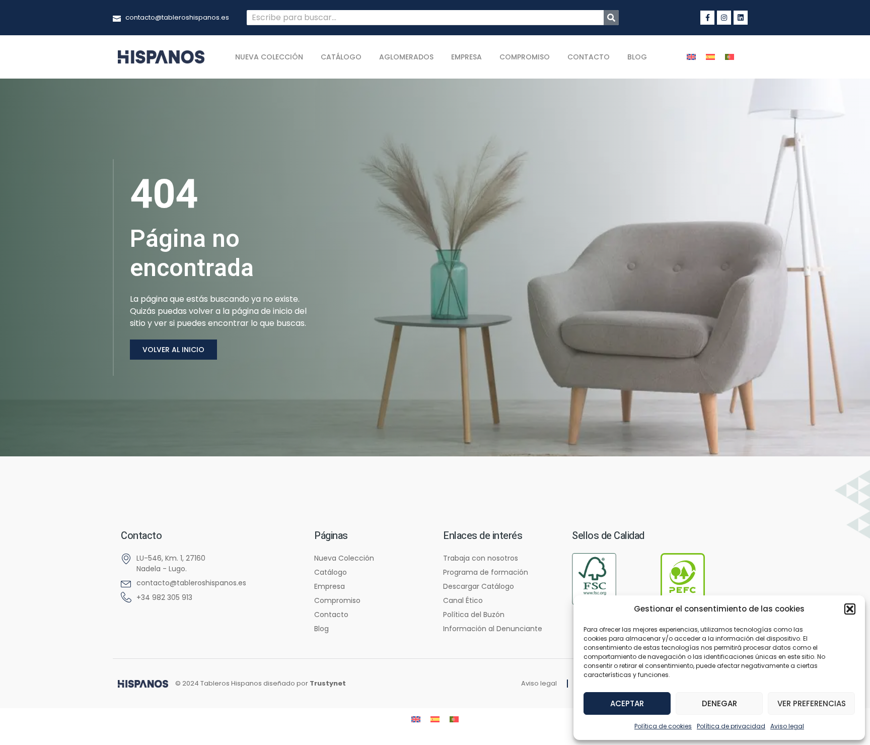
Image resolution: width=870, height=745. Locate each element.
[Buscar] (611, 17)
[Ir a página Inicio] (143, 683)
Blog (637, 57)
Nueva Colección (269, 57)
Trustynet (328, 683)
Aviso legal (787, 726)
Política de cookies (663, 726)
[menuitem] (691, 57)
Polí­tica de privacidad (731, 726)
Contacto (588, 57)
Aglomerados (406, 57)
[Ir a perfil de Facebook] (707, 18)
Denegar (719, 703)
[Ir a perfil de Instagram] (724, 18)
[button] (850, 609)
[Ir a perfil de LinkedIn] (741, 18)
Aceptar (627, 703)
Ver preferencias (811, 703)
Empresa (466, 57)
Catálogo (341, 57)
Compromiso (524, 57)
